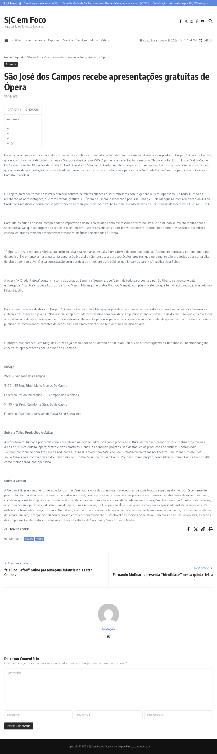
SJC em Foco (25, 19)
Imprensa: (13, 119)
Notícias (17, 40)
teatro (39, 538)
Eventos (68, 40)
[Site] (108, 637)
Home (8, 57)
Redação (108, 629)
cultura (29, 538)
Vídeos (105, 40)
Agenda (40, 40)
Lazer (28, 40)
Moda (94, 40)
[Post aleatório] (200, 40)
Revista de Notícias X (138, 746)
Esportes (54, 40)
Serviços (81, 40)
